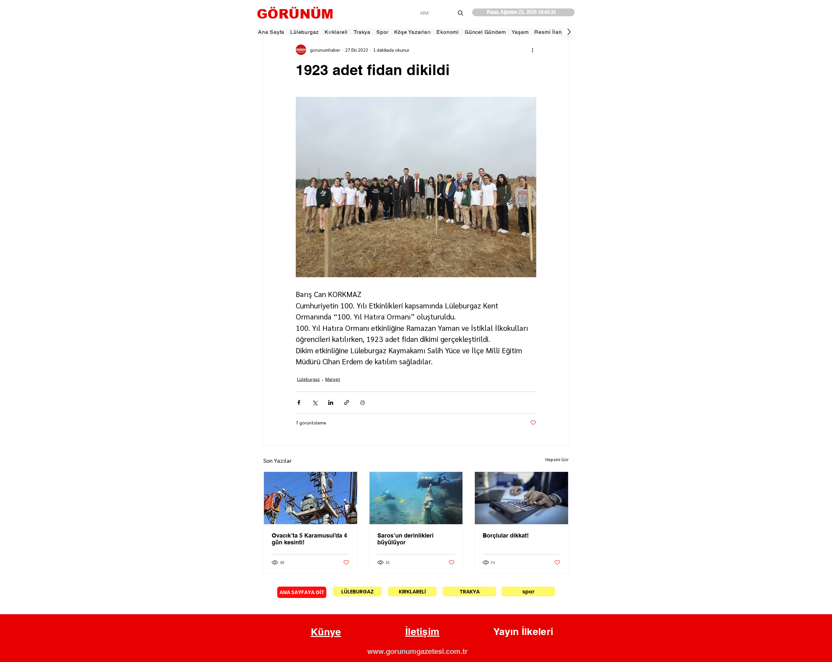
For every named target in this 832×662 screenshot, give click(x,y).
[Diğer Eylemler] (532, 50)
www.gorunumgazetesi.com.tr (417, 651)
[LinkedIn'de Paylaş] (331, 402)
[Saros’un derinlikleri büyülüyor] (416, 498)
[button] (326, 632)
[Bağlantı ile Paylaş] (347, 402)
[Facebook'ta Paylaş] (299, 402)
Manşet (332, 379)
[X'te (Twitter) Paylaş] (315, 402)
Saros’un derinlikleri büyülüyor (405, 539)
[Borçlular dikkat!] (521, 498)
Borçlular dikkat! (506, 535)
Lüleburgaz (308, 379)
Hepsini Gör (557, 459)
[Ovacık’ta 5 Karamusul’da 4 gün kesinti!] (310, 498)
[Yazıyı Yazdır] (362, 402)
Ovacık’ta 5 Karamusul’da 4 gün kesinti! (309, 539)
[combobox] (442, 13)
